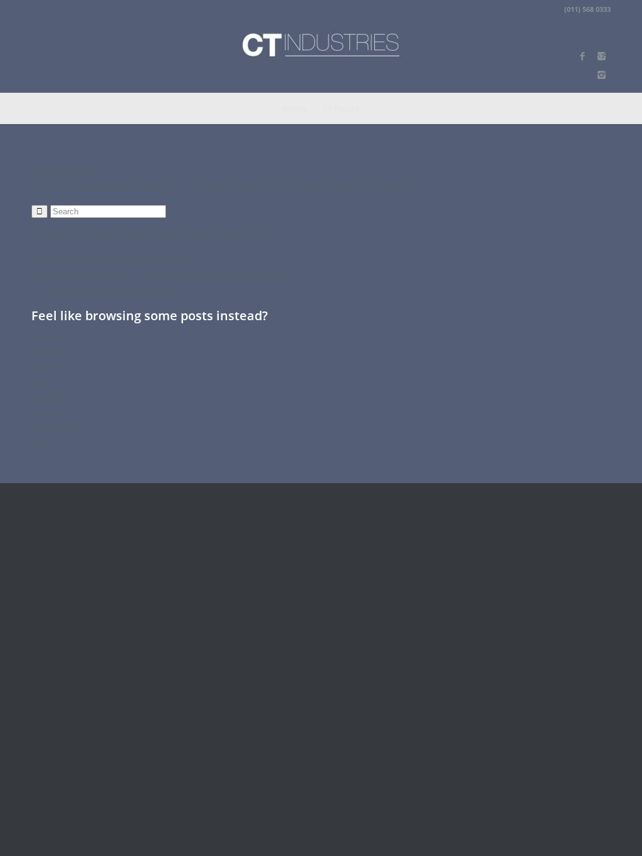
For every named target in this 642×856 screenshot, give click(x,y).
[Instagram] (601, 74)
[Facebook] (582, 55)
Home (295, 108)
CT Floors (341, 108)
